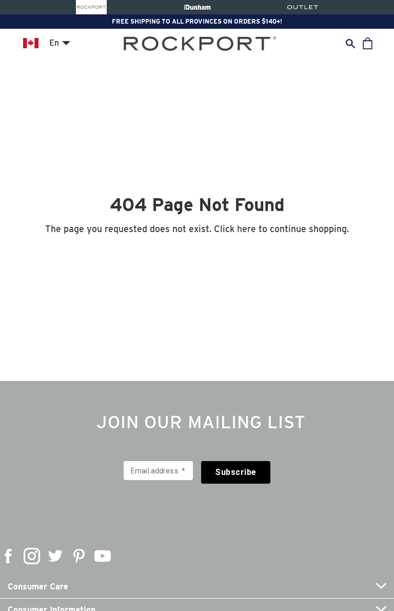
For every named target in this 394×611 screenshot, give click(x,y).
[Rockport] (91, 7)
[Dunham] (197, 7)
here (246, 228)
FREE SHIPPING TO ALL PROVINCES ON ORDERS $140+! (197, 21)
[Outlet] (302, 7)
